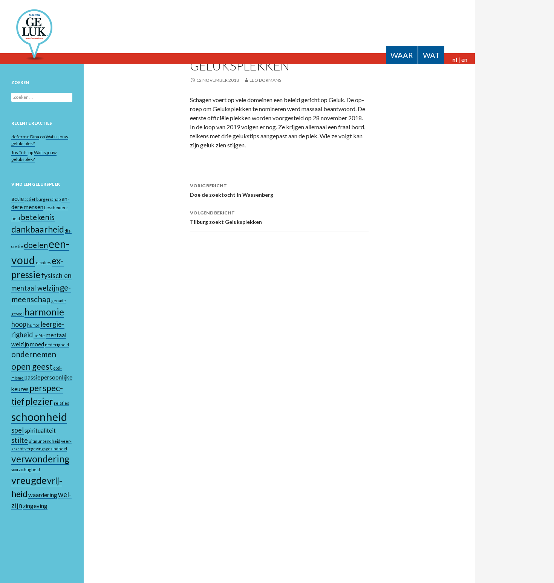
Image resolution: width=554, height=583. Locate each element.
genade (58, 300)
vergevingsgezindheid (45, 448)
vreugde (28, 480)
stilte (19, 440)
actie (17, 198)
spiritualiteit (40, 430)
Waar (401, 55)
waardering (42, 494)
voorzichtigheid (25, 469)
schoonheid (39, 416)
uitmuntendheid (44, 441)
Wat (431, 55)
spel (17, 430)
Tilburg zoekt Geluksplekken (226, 217)
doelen (36, 244)
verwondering (40, 458)
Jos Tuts (19, 152)
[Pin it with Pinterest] (459, 108)
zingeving (35, 505)
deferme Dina (25, 136)
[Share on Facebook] (437, 108)
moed (37, 344)
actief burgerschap (42, 199)
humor (33, 325)
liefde (39, 335)
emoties (43, 262)
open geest (32, 366)
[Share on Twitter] (448, 108)
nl (454, 59)
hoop (18, 324)
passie (32, 377)
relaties (61, 403)
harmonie (44, 311)
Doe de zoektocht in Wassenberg (231, 190)
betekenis (38, 217)
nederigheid (57, 344)
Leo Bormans (265, 80)
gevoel (17, 313)
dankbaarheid (37, 229)
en (464, 59)
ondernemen (33, 354)
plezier (39, 401)
